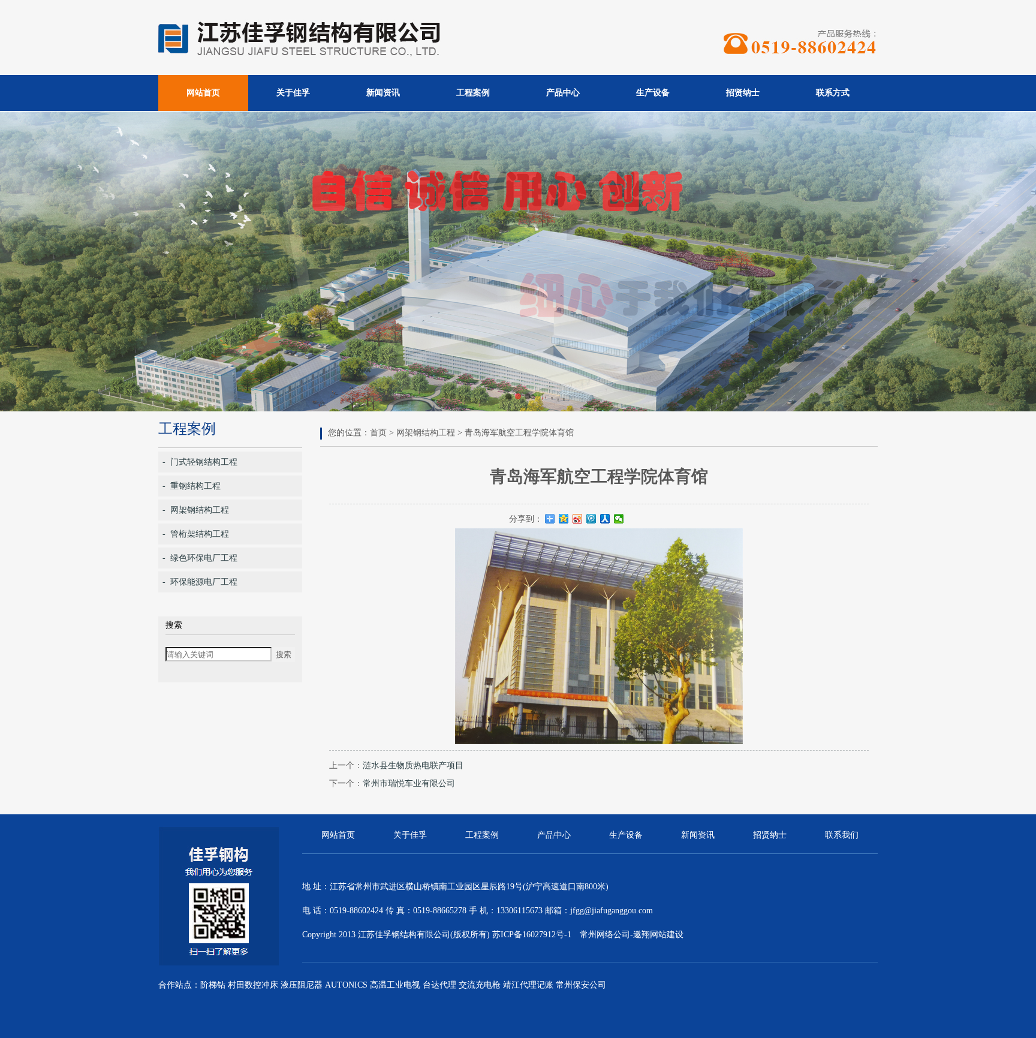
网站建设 (666, 934)
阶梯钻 (212, 984)
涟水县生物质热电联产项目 (413, 765)
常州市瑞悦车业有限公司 (409, 783)
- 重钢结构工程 (191, 486)
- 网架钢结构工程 (195, 510)
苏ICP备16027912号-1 (531, 934)
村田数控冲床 (253, 984)
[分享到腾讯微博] (591, 518)
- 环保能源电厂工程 (199, 581)
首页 (378, 432)
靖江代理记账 (528, 984)
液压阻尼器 (302, 984)
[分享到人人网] (605, 518)
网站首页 (203, 92)
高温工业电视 (395, 984)
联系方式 (833, 92)
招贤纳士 (743, 92)
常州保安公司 (581, 984)
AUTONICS (346, 984)
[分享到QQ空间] (564, 518)
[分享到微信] (619, 518)
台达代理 (439, 984)
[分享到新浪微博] (578, 518)
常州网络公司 (605, 934)
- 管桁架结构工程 (195, 533)
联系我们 (842, 835)
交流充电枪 (480, 984)
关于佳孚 (293, 92)
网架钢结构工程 (425, 432)
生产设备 (653, 92)
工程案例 (473, 92)
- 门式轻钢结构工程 (199, 462)
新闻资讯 (383, 92)
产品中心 (563, 92)
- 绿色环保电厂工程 (199, 557)
